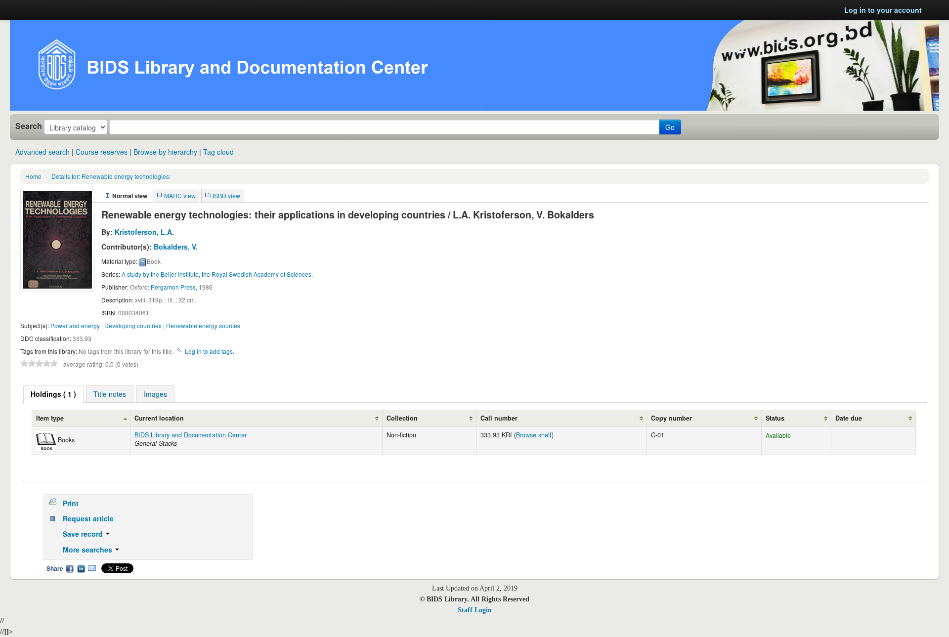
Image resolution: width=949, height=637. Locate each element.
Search (28, 126)
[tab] (53, 394)
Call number (499, 418)
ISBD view (226, 195)
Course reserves (102, 152)
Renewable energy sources (203, 325)
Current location (159, 418)
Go (670, 127)
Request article (88, 518)
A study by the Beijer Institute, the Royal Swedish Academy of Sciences (216, 274)
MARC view (180, 195)
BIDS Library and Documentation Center (190, 434)
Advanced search (42, 152)
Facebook (70, 568)
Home (33, 176)
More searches (88, 549)
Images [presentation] (155, 394)
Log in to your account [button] (883, 10)
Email (92, 568)
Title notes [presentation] (109, 394)
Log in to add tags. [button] (209, 351)
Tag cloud (218, 152)
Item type (50, 418)
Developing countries (133, 325)
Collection (402, 418)
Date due (848, 418)
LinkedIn (81, 568)
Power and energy (75, 325)
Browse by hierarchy (165, 152)
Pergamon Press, (174, 287)
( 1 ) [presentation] (53, 394)
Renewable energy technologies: (111, 176)
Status (775, 418)
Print (71, 503)
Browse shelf (534, 434)
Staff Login (475, 610)
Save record (84, 534)
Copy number (671, 418)
